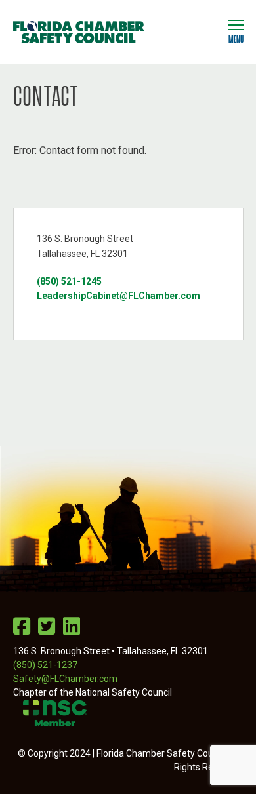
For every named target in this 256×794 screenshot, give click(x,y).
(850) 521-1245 (69, 281)
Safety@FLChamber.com (65, 678)
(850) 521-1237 (45, 665)
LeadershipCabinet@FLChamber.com (118, 295)
